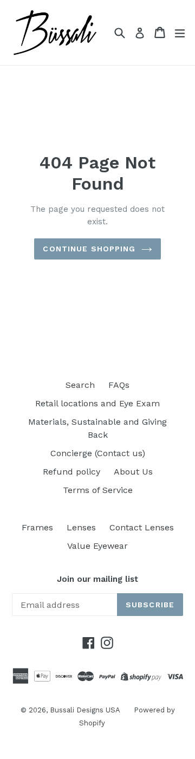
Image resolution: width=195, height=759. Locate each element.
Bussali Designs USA (85, 710)
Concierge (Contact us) (97, 453)
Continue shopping (89, 248)
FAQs (118, 385)
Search (80, 385)
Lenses (81, 527)
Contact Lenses (141, 527)
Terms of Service (98, 490)
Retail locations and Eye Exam (97, 403)
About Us (133, 471)
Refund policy (71, 471)
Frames (37, 527)
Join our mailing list (97, 579)
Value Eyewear (97, 546)
